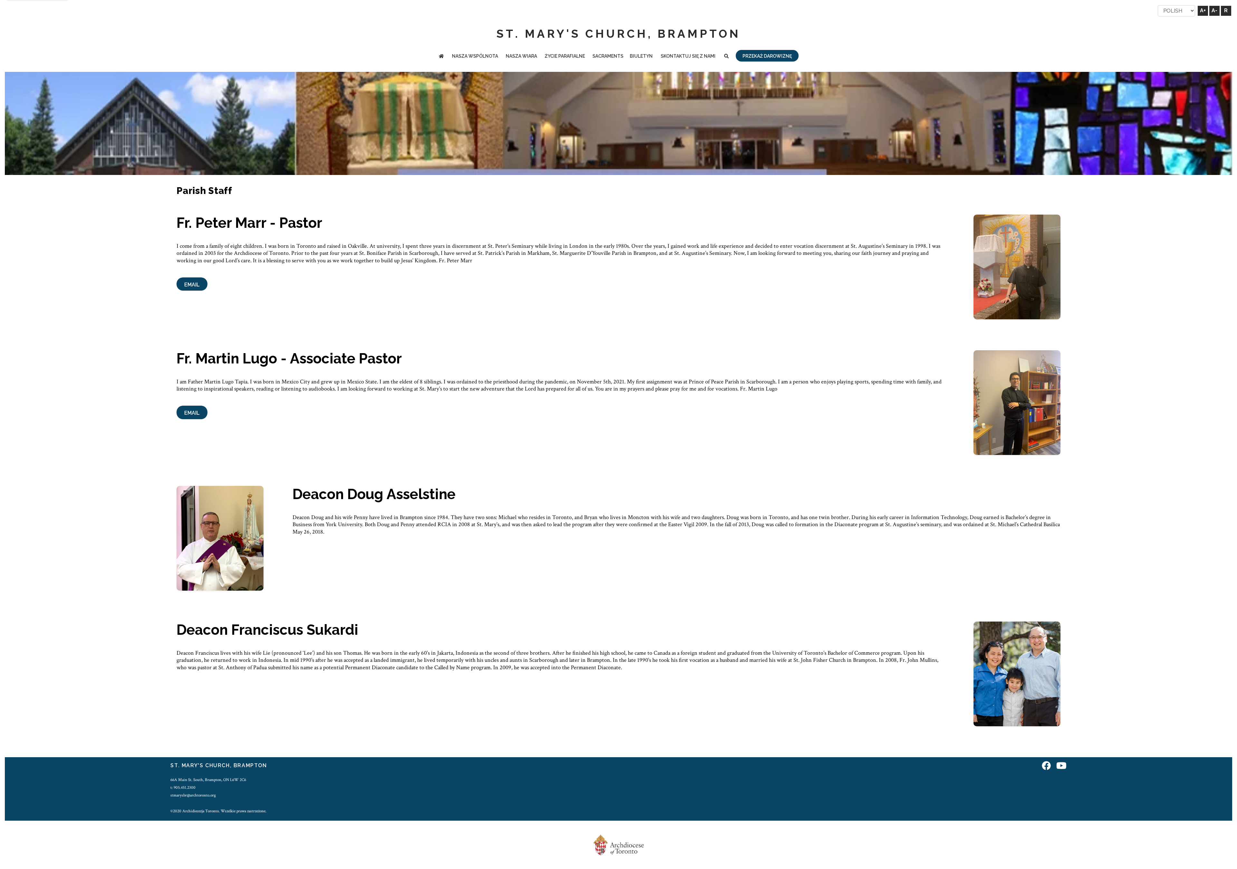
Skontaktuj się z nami (688, 56)
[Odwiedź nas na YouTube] (1061, 766)
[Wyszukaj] (726, 57)
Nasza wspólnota (475, 56)
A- (1214, 10)
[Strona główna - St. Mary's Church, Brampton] (441, 57)
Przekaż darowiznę (767, 56)
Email (192, 285)
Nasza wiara (521, 56)
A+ (1203, 10)
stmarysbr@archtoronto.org (193, 795)
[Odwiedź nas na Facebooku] (1046, 766)
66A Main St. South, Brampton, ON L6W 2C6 (208, 779)
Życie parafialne (565, 56)
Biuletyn (641, 56)
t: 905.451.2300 (183, 787)
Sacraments (607, 56)
